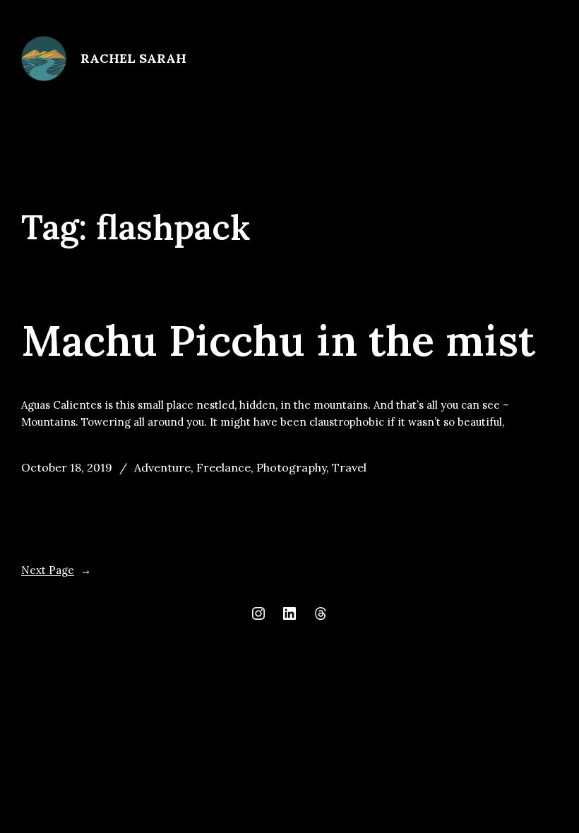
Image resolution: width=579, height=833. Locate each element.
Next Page (56, 570)
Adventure (162, 467)
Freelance (223, 467)
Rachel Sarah (133, 58)
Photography (291, 467)
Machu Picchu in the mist (278, 341)
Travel (349, 467)
